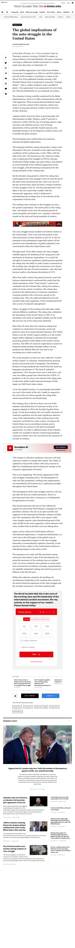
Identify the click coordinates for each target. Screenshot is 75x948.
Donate (68, 17)
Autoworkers (28, 707)
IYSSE (40, 17)
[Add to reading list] (5, 93)
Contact (63, 3)
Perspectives (17, 707)
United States (54, 707)
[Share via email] (5, 78)
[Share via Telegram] (5, 73)
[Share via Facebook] (5, 57)
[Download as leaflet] (5, 83)
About (68, 3)
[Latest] (7, 13)
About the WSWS (50, 17)
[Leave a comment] (5, 88)
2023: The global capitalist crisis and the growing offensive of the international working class (42, 682)
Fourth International (11, 17)
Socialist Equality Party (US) (20, 44)
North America (17, 711)
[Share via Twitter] (5, 62)
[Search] (72, 13)
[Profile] (72, 3)
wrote (14, 412)
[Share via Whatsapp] (5, 68)
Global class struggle (41, 707)
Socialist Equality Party (28, 17)
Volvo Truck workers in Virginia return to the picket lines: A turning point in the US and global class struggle (22, 682)
